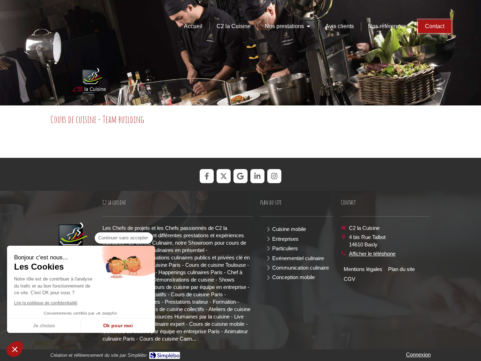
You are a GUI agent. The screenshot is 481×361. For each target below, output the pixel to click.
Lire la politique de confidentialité (45, 303)
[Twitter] (224, 176)
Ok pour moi (118, 325)
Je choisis (44, 325)
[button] (14, 349)
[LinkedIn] (257, 176)
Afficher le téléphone (372, 254)
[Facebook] (207, 176)
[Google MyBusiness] (240, 176)
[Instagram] (274, 176)
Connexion (418, 354)
